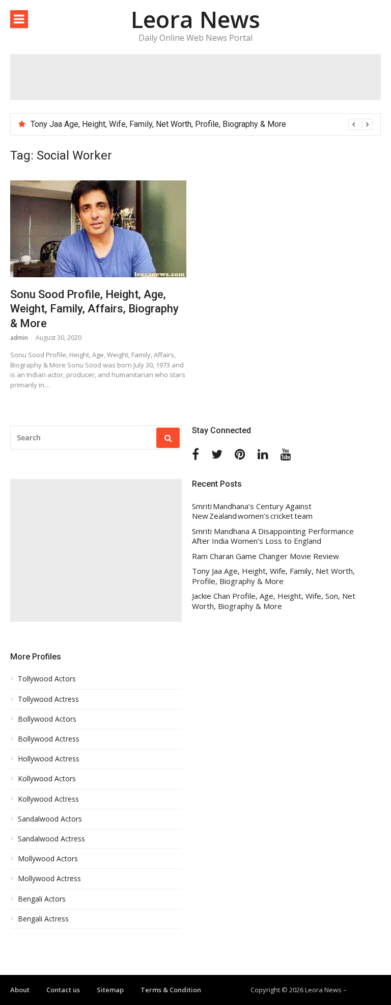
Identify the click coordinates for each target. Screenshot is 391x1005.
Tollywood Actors (47, 678)
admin (19, 337)
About (20, 989)
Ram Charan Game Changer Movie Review (265, 556)
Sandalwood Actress (51, 838)
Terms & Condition (171, 989)
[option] (202, 124)
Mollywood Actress (49, 878)
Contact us (63, 989)
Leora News (195, 19)
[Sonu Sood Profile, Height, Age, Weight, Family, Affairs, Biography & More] (98, 228)
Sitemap (110, 989)
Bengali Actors (42, 899)
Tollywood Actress (48, 699)
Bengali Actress (43, 918)
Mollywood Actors (48, 858)
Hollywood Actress (48, 758)
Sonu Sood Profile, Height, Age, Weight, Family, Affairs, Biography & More (94, 309)
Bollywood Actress (48, 739)
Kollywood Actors (47, 778)
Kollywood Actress (48, 799)
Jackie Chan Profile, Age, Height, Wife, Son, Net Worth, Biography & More (273, 601)
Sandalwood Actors (50, 819)
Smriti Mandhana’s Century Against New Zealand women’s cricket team (153, 124)
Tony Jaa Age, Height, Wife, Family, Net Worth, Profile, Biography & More (273, 576)
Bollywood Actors (47, 719)
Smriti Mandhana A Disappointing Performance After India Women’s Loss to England (273, 536)
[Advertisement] (195, 77)
